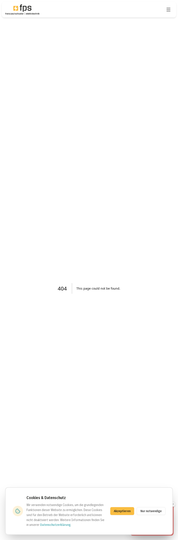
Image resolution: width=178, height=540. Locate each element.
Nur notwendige (151, 511)
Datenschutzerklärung (55, 525)
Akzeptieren (122, 511)
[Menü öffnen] (168, 9)
